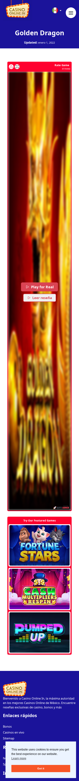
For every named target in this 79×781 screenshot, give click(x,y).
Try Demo (39, 545)
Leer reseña (42, 298)
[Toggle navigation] (71, 12)
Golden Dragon (39, 32)
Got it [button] (40, 768)
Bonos (7, 726)
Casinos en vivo (13, 732)
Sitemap (8, 738)
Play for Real (42, 287)
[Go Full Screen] (17, 66)
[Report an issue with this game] (11, 66)
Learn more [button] (18, 758)
